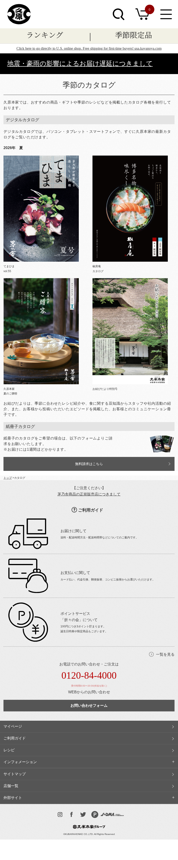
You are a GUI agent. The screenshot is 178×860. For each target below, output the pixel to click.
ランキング (44, 34)
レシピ (9, 750)
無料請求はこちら (89, 464)
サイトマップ (14, 774)
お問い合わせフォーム (89, 705)
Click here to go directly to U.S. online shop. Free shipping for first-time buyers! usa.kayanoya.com (89, 48)
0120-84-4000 (89, 675)
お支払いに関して (75, 573)
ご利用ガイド (90, 510)
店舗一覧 (10, 786)
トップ (7, 477)
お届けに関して (73, 531)
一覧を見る (165, 654)
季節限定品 (133, 34)
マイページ (12, 726)
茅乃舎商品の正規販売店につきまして (89, 494)
